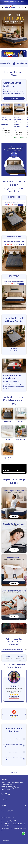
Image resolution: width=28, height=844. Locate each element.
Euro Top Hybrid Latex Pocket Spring (6, 121)
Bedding (20, 421)
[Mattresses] (7, 414)
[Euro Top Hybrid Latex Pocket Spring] (7, 109)
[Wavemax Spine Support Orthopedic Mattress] (19, 109)
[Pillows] (7, 431)
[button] (25, 7)
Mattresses (7, 421)
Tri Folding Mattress (7, 458)
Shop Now (14, 516)
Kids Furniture (20, 439)
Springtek (7, 840)
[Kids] (21, 431)
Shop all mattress (14, 98)
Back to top (14, 772)
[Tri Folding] (7, 449)
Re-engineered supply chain (12, 649)
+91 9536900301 (17, 824)
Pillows (7, 439)
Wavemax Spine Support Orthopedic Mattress (18, 121)
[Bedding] (21, 414)
